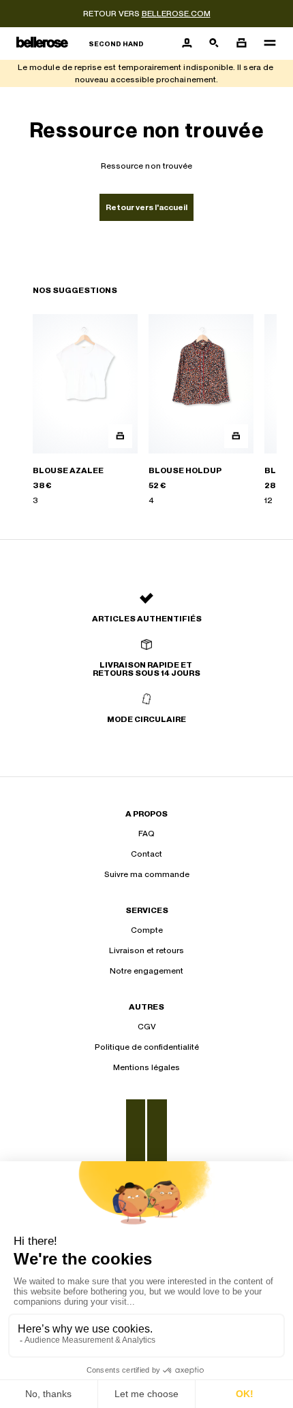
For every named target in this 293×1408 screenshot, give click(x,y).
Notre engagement (146, 971)
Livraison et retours (146, 950)
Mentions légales (146, 1067)
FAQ (146, 833)
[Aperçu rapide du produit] (120, 436)
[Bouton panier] (241, 43)
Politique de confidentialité (147, 1047)
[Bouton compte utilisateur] (186, 43)
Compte (147, 930)
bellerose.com (176, 13)
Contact (146, 854)
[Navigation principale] (266, 43)
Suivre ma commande (146, 874)
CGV (147, 1026)
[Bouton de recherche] (214, 43)
